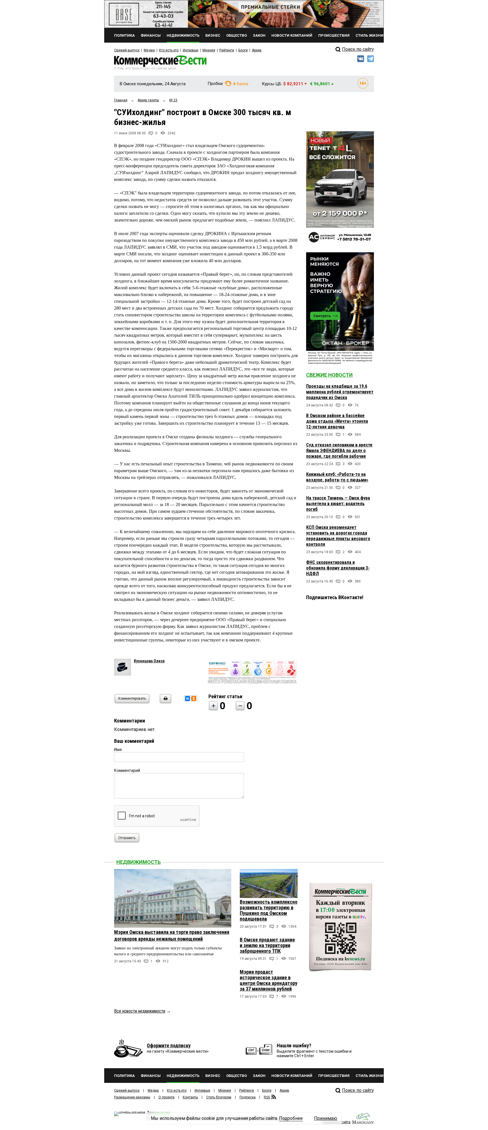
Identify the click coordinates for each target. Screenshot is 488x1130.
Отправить (127, 838)
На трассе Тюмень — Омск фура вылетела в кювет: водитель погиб (338, 503)
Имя (118, 749)
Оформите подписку (169, 1045)
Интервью (190, 50)
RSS (267, 1097)
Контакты (190, 1097)
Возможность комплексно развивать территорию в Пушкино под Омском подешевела (268, 910)
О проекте (166, 1097)
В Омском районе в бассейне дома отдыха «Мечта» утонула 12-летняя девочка (337, 421)
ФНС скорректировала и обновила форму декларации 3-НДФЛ (338, 568)
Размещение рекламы (132, 1097)
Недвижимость (138, 862)
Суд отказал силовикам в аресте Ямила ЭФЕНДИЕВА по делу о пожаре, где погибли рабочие (339, 450)
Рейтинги (226, 50)
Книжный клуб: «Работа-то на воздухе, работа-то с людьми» (337, 477)
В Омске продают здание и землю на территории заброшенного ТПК (267, 945)
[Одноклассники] (193, 698)
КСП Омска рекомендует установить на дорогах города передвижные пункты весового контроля (338, 536)
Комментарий (127, 770)
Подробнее (291, 1118)
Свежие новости (329, 375)
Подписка (247, 1097)
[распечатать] (164, 702)
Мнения (208, 50)
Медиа (149, 50)
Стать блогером (218, 1097)
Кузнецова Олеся (149, 661)
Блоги (243, 50)
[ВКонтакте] (187, 698)
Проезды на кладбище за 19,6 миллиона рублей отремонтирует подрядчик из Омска (339, 392)
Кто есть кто (168, 50)
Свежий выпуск (127, 50)
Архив (257, 50)
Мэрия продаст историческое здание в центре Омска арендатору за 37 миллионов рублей (268, 980)
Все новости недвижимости (139, 1011)
